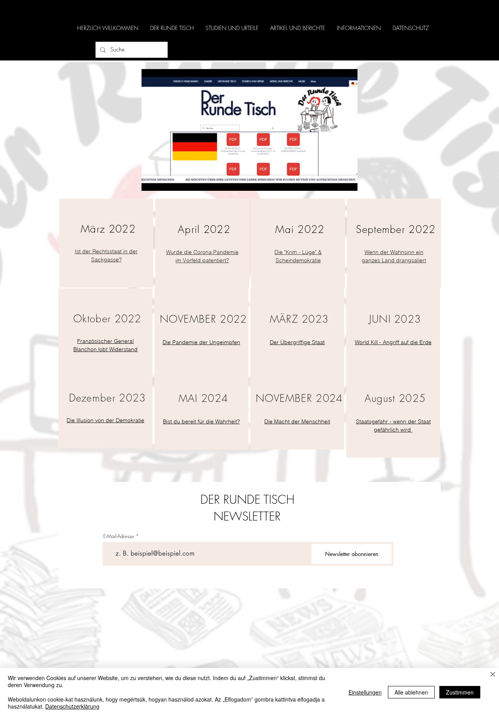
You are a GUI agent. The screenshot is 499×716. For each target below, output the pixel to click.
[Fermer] (492, 675)
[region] (106, 243)
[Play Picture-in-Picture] (334, 180)
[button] (172, 28)
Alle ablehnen (411, 692)
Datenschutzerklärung (72, 706)
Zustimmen (460, 692)
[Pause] (152, 180)
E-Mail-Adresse (118, 536)
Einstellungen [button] (365, 692)
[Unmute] (165, 180)
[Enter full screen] (347, 180)
